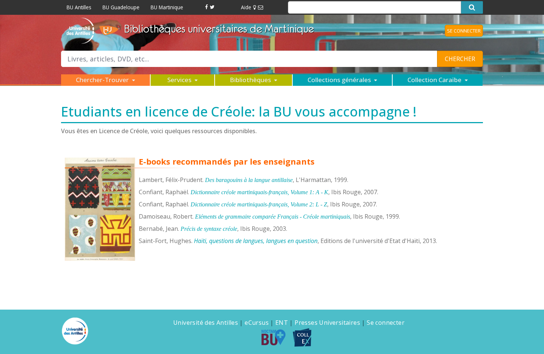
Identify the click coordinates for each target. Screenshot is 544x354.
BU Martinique (167, 7)
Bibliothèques (251, 79)
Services (180, 79)
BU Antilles (79, 7)
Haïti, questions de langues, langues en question (256, 241)
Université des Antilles (205, 322)
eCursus (257, 322)
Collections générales (340, 79)
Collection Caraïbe (435, 79)
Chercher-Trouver (103, 79)
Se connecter (385, 322)
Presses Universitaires (327, 322)
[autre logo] (276, 337)
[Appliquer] (472, 7)
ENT (281, 322)
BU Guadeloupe (121, 7)
